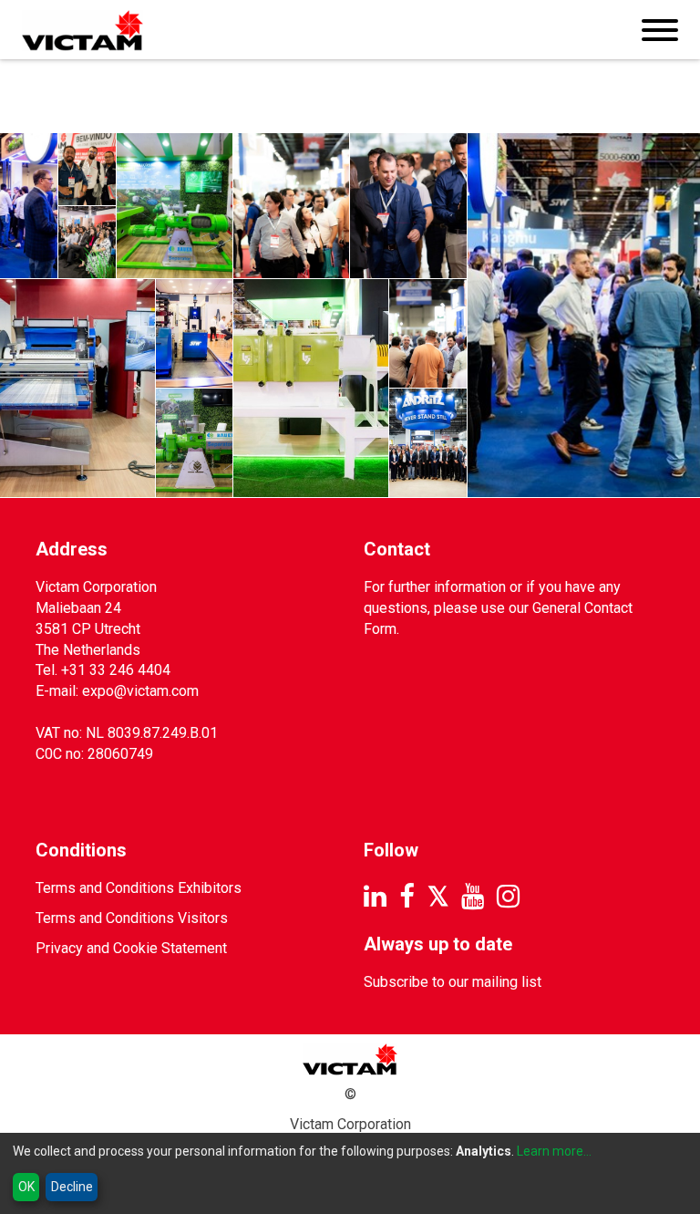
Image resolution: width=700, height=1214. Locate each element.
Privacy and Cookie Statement (131, 948)
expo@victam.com (140, 691)
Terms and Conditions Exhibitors (139, 888)
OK (26, 1186)
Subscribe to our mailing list (452, 982)
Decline (72, 1186)
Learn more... (554, 1151)
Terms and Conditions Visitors (132, 918)
